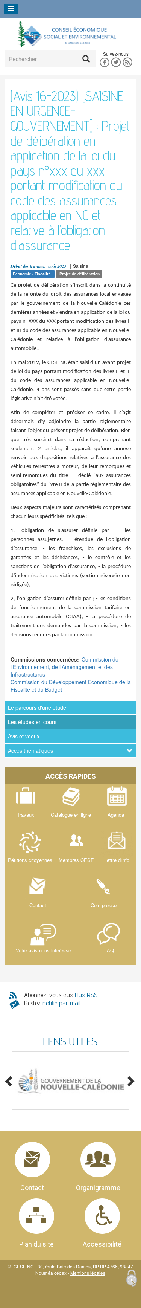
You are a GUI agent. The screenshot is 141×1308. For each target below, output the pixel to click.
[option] (70, 1080)
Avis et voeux (23, 736)
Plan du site (36, 1244)
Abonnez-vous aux (60, 995)
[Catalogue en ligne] (70, 806)
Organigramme (98, 1188)
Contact (32, 1188)
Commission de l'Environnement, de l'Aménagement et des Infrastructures (64, 667)
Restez (52, 1003)
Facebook (104, 62)
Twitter (116, 62)
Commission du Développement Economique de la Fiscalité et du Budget (71, 685)
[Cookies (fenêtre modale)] (131, 1278)
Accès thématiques (30, 750)
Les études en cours (32, 722)
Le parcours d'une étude (37, 707)
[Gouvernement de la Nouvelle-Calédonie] (70, 1080)
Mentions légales (87, 1273)
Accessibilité (102, 1244)
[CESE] (66, 34)
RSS (128, 62)
